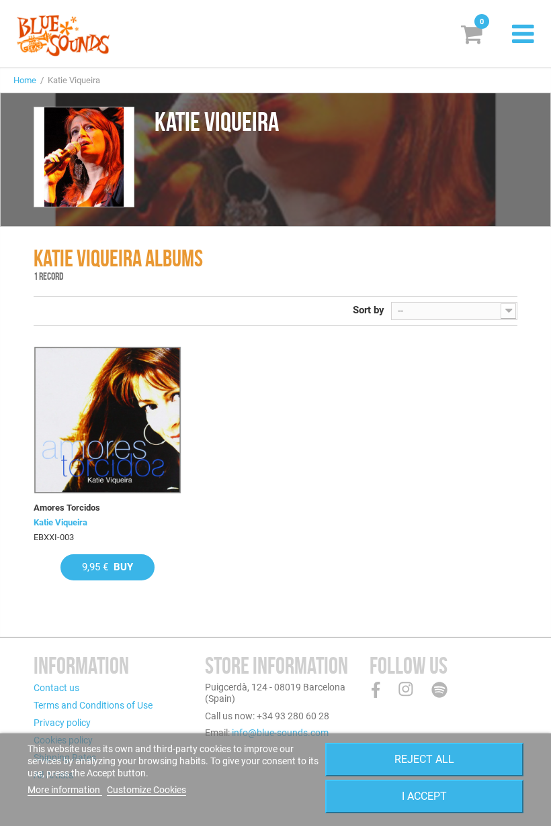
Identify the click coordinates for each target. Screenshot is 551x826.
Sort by (368, 310)
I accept (424, 796)
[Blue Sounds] (63, 35)
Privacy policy (62, 722)
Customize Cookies (146, 789)
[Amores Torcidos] (107, 420)
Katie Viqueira (60, 522)
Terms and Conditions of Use (93, 705)
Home (24, 80)
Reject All (424, 759)
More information (65, 789)
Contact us (56, 687)
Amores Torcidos (67, 508)
